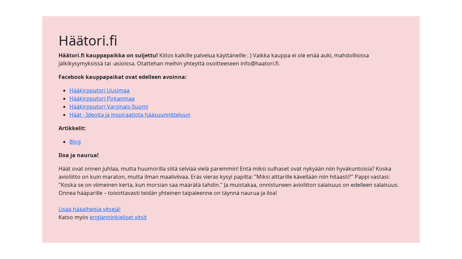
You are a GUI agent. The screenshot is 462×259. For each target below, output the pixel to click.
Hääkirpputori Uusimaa (99, 90)
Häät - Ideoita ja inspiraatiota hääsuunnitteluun (129, 114)
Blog (75, 141)
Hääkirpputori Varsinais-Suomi (108, 106)
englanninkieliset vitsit (118, 217)
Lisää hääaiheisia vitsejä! (89, 209)
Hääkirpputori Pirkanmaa (102, 98)
